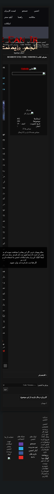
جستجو (25, 11)
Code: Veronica (25, 45)
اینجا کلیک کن (38, 257)
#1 (4, 68)
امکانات (7, 24)
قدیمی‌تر (41, 375)
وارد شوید (14, 263)
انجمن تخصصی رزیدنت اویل (36, 42)
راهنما (20, 17)
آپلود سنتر (8, 17)
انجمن (37, 11)
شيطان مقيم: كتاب (17, 42)
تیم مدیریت (33, 447)
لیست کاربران (10, 11)
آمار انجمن (33, 450)
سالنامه (32, 17)
